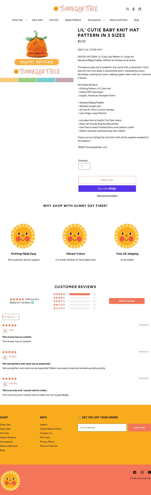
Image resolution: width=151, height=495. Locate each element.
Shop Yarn (5, 424)
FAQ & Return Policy (50, 428)
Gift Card (45, 437)
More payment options (107, 195)
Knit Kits (4, 433)
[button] (59, 294)
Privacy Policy (47, 441)
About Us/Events (9, 446)
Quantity (83, 160)
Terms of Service (49, 446)
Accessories (6, 441)
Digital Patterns (8, 437)
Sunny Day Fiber (144, 478)
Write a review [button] (127, 301)
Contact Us (46, 433)
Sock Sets (5, 428)
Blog (2, 450)
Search (43, 424)
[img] (9, 325)
